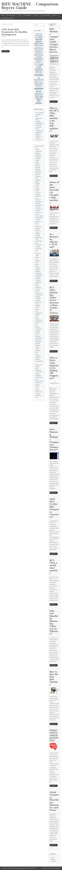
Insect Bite (38, 298)
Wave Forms (40, 93)
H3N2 (37, 264)
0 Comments (4, 36)
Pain (40, 66)
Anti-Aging (38, 158)
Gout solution (39, 139)
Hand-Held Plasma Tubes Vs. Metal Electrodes (38, 58)
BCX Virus (38, 171)
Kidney (37, 309)
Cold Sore (38, 199)
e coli (37, 225)
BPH (37, 178)
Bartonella (38, 169)
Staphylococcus (39, 86)
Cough (37, 214)
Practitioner (38, 357)
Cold (39, 48)
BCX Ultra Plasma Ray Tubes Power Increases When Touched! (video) (54, 300)
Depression (38, 221)
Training (37, 390)
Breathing (38, 180)
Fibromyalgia (39, 248)
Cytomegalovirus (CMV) (38, 51)
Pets (41, 72)
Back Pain (40, 35)
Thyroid (37, 384)
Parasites (39, 68)
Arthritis (37, 160)
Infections (38, 296)
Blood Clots (38, 172)
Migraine (38, 314)
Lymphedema (39, 312)
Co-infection (38, 196)
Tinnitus (37, 386)
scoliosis (38, 373)
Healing (37, 269)
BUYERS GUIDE (11, 15)
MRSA (37, 318)
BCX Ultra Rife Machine (38, 39)
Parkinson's (38, 339)
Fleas (37, 250)
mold (38, 66)
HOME (2, 15)
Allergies (37, 33)
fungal (39, 55)
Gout (37, 259)
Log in (52, 857)
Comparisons (38, 49)
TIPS (36, 15)
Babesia (36, 35)
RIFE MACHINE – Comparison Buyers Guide (30, 6)
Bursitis (37, 181)
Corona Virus (39, 212)
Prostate (38, 359)
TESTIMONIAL (27, 15)
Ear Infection (39, 226)
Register (53, 859)
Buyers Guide (38, 43)
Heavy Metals (39, 275)
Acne (37, 147)
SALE (37, 368)
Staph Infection (38, 84)
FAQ (20, 15)
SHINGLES (38, 375)
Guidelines (38, 260)
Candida (41, 45)
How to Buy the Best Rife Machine (54, 678)
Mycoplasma (39, 320)
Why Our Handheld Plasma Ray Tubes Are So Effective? (54, 622)
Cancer (36, 45)
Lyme (41, 64)
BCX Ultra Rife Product (7, 18)
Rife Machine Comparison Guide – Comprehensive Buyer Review (54, 40)
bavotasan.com (57, 868)
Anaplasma (38, 156)
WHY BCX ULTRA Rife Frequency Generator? (54, 508)
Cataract (38, 194)
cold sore (41, 48)
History (37, 291)
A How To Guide (39, 146)
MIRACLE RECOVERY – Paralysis (39, 136)
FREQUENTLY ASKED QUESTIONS (54, 735)
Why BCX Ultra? (39, 94)
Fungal (37, 257)
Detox (37, 52)
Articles (40, 33)
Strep (37, 379)
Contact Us (55, 15)
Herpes (41, 62)
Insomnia (37, 64)
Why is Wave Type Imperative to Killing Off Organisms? (54, 368)
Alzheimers (38, 155)
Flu (37, 55)
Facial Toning (40, 54)
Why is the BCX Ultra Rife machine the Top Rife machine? (54, 119)
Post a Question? (45, 15)
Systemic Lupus (39, 381)
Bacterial (37, 37)
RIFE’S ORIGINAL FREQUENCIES (39, 121)
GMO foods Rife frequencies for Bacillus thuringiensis (14, 32)
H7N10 (42, 55)
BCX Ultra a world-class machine (54, 566)
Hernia (37, 284)
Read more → (5, 51)
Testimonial (38, 382)
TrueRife (36, 93)
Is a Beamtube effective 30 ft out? (54, 240)
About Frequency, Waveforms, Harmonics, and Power (54, 801)
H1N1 (37, 262)
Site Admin (53, 861)
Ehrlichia (38, 228)
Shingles (41, 83)
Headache (38, 268)
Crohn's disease (39, 216)
